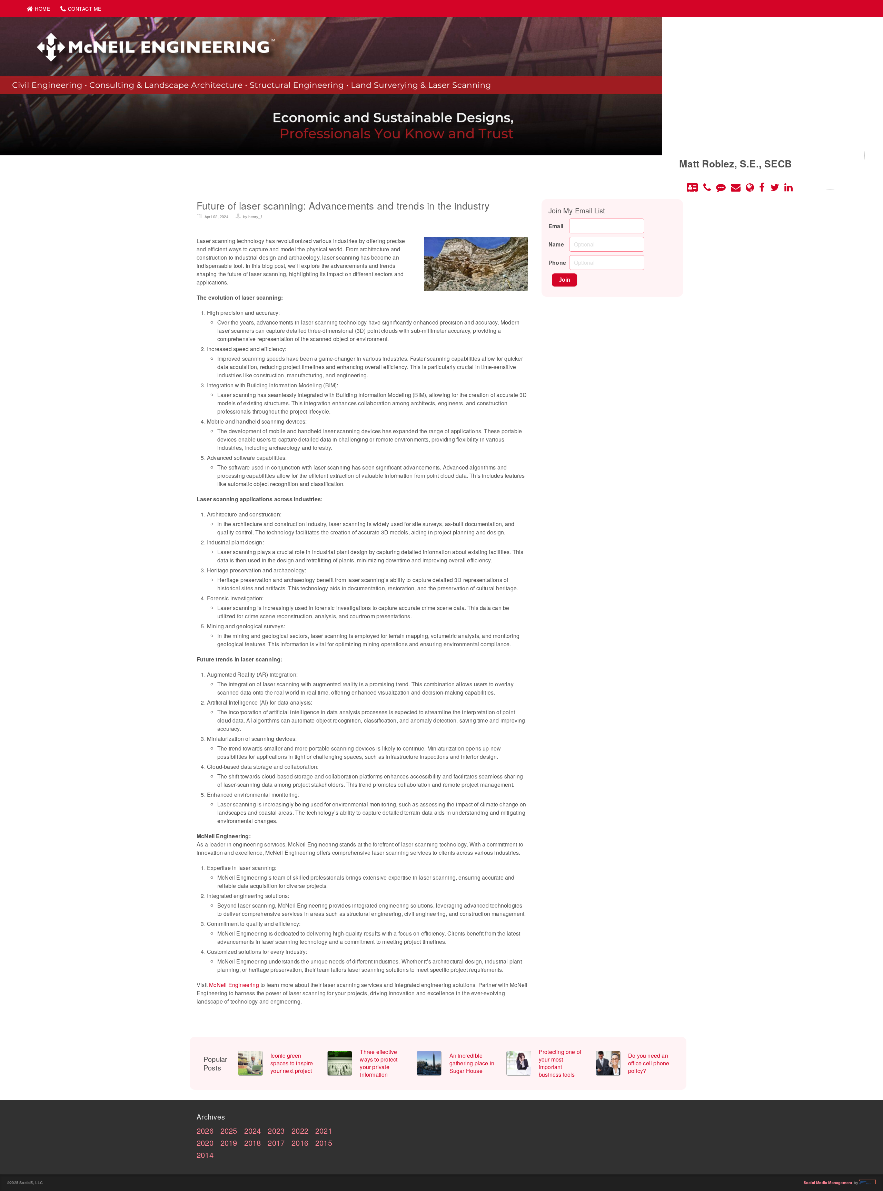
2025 (228, 1130)
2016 (299, 1142)
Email (555, 226)
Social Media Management (828, 1182)
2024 (252, 1130)
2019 (228, 1142)
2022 (299, 1130)
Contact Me (84, 8)
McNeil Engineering (234, 985)
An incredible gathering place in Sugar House (472, 1063)
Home (42, 8)
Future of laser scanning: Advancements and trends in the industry (343, 205)
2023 (276, 1130)
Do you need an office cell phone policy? (648, 1063)
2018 (252, 1142)
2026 (205, 1130)
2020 (205, 1142)
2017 (276, 1142)
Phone (557, 263)
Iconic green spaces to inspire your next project (291, 1063)
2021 (323, 1130)
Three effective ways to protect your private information (378, 1063)
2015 (323, 1142)
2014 (205, 1154)
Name (556, 244)
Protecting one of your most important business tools (560, 1063)
